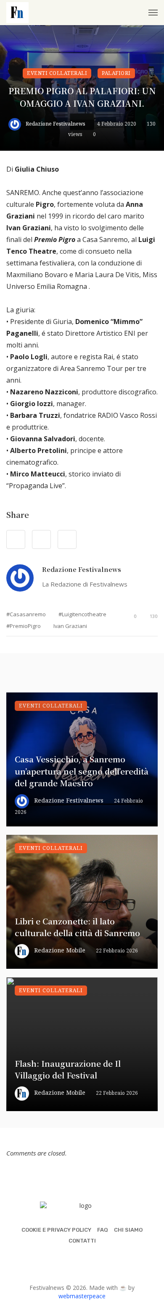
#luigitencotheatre (82, 614)
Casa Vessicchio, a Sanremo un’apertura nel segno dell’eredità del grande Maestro (81, 770)
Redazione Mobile (59, 950)
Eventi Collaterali (57, 73)
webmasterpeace (82, 1296)
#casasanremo (26, 614)
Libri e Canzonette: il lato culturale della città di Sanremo (77, 927)
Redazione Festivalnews (55, 123)
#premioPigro (23, 626)
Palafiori (116, 73)
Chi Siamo (128, 1230)
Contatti (82, 1241)
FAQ (102, 1230)
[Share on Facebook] (15, 539)
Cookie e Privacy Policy (56, 1230)
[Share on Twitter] (41, 539)
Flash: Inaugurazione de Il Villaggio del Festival (68, 1069)
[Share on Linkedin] (67, 539)
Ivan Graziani (70, 626)
